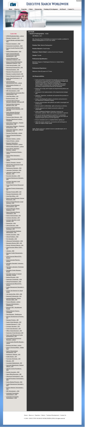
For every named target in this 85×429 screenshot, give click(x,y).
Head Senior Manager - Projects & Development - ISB (15, 127)
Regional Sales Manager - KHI (14, 117)
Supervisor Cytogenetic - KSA (14, 279)
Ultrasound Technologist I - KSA (14, 241)
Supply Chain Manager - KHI (13, 322)
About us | (31, 415)
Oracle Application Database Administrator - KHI (13, 231)
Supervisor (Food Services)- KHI (14, 333)
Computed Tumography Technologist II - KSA (12, 394)
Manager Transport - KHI (12, 38)
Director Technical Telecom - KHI (14, 245)
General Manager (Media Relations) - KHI (12, 209)
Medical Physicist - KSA (12, 277)
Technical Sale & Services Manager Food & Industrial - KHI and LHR (14, 109)
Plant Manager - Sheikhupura (14, 314)
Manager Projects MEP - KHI (13, 191)
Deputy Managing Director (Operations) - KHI (13, 212)
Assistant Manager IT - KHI (13, 324)
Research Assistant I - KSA (13, 43)
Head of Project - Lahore (12, 141)
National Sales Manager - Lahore (15, 146)
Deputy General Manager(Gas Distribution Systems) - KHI (14, 62)
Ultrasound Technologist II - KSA (14, 376)
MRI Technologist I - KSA (12, 391)
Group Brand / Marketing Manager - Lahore (12, 149)
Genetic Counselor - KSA (12, 234)
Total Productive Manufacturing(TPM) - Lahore (14, 82)
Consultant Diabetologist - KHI (14, 363)
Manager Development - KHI (13, 194)
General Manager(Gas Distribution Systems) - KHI (13, 59)
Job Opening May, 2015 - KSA (14, 294)
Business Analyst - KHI (12, 98)
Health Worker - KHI (11, 356)
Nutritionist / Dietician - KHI (13, 354)
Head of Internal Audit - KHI (13, 215)
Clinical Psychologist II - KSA (13, 281)
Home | (26, 415)
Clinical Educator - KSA (12, 225)
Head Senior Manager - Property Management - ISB (14, 123)
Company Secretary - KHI (13, 217)
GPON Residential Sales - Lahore (15, 36)
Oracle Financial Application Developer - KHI (13, 228)
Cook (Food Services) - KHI (13, 328)
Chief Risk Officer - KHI (12, 96)
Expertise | (37, 415)
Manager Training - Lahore (13, 138)
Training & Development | (52, 415)
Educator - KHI (10, 361)
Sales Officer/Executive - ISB (13, 374)
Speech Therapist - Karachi (13, 162)
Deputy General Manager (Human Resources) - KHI (15, 199)
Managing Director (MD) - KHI (14, 243)
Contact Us (63, 415)
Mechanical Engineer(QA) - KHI (14, 67)
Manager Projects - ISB (12, 320)
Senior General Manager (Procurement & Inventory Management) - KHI (13, 55)
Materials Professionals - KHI (13, 296)
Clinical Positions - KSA (12, 236)
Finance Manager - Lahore (13, 301)
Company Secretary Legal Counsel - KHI (13, 182)
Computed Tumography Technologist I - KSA (12, 397)
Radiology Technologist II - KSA (14, 88)
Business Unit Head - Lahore (13, 345)
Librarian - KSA (10, 251)
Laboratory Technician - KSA (13, 170)
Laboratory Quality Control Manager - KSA (13, 173)
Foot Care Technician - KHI (13, 358)
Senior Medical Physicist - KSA (14, 382)
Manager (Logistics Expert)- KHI (14, 74)
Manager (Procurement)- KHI (14, 71)
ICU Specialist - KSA (11, 238)
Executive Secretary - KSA (13, 175)
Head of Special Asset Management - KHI (12, 351)
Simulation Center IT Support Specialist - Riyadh (13, 274)
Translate (79, 0)
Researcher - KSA (11, 223)
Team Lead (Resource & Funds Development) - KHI (14, 335)
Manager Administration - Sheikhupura (12, 304)
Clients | (43, 415)
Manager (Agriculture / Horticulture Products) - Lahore (14, 143)
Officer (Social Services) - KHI (14, 330)
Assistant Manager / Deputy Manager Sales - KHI (13, 299)
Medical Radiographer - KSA (13, 51)
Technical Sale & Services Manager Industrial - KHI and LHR (15, 101)
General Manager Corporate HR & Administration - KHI (15, 93)
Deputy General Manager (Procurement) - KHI (13, 206)
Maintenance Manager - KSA (13, 168)
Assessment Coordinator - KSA (14, 46)
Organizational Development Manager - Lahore (13, 339)
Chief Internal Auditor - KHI (13, 65)
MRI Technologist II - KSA (13, 90)
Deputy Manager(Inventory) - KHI (15, 76)
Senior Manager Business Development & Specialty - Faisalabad (13, 114)
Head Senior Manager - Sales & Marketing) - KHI (14, 130)
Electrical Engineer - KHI (12, 69)
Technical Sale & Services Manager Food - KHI (13, 104)
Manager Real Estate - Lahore (14, 133)
